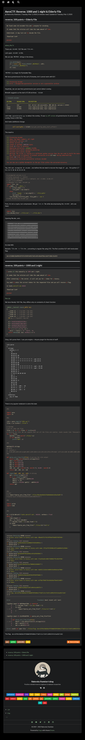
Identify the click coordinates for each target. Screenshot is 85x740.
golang (67, 694)
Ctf (9, 710)
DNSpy (56, 694)
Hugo (40, 730)
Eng (9, 713)
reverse (62, 698)
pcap (25, 698)
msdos (20, 698)
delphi (50, 694)
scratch (69, 698)
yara (28, 642)
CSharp (43, 694)
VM (40, 703)
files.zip (7, 298)
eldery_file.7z (9, 45)
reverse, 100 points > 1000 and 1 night (20, 655)
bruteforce (19, 694)
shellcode (76, 698)
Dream (52, 730)
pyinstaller (21, 642)
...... (7, 717)
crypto (37, 694)
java (7, 698)
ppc (7, 642)
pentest (35, 698)
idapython (75, 694)
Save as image (74, 642)
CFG (26, 694)
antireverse (10, 694)
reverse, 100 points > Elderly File (18, 652)
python (13, 642)
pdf (30, 698)
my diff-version (50, 116)
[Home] (8, 2)
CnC (31, 694)
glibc (61, 694)
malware (13, 698)
